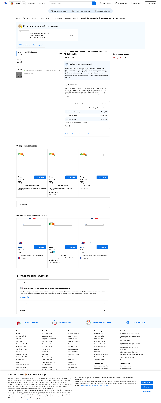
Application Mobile (73, 333)
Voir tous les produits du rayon (30, 45)
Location (70, 357)
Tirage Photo (72, 364)
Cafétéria (97, 351)
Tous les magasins (99, 359)
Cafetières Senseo (21, 367)
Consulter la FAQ (139, 323)
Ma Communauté (73, 370)
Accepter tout (147, 382)
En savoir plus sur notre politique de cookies (23, 400)
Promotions (19, 333)
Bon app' (96, 349)
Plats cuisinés (57, 18)
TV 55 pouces (46, 354)
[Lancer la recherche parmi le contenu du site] (94, 3)
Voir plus (67, 96)
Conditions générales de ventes (129, 333)
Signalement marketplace (127, 357)
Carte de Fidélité (73, 336)
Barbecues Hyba (47, 341)
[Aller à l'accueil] (5, 3)
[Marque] (105, 310)
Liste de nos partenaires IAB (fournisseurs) (95, 385)
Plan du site (123, 360)
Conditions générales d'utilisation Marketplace (130, 337)
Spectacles (71, 359)
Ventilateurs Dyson (21, 349)
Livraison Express (73, 346)
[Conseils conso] (105, 283)
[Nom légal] (105, 204)
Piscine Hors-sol (47, 351)
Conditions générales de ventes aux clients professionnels (130, 344)
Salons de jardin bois (48, 344)
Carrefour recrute (73, 367)
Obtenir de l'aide (65, 323)
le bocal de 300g (69, 57)
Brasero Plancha (47, 333)
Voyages (70, 362)
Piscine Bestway (47, 357)
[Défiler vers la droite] (60, 71)
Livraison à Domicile (74, 341)
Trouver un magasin (31, 323)
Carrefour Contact (99, 344)
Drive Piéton (72, 344)
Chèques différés (21, 336)
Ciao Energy (19, 341)
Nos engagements (125, 366)
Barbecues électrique (22, 364)
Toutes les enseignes (100, 357)
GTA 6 (18, 362)
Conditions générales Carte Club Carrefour (129, 348)
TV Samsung (19, 351)
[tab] (19, 53)
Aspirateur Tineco (21, 354)
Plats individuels (70, 18)
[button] (24, 3)
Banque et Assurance (74, 354)
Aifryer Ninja (46, 349)
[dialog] (80, 387)
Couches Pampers (47, 346)
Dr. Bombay (19, 338)
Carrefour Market (99, 336)
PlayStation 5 (20, 359)
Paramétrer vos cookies (101, 368)
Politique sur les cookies (101, 366)
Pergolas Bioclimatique (49, 338)
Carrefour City (98, 338)
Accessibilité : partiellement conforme (131, 354)
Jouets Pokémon (47, 359)
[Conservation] (105, 304)
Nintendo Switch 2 (21, 357)
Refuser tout (147, 387)
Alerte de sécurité (125, 368)
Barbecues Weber (47, 336)
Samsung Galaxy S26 (22, 370)
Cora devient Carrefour (101, 354)
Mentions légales (125, 340)
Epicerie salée (44, 18)
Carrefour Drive (72, 338)
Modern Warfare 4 (21, 344)
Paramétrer (147, 391)
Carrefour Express (99, 341)
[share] (60, 52)
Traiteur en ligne (73, 349)
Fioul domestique (73, 351)
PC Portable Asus (21, 346)
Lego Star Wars (46, 364)
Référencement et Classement (129, 352)
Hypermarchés (98, 333)
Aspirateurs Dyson (47, 367)
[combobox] (72, 3)
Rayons (34, 18)
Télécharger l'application (102, 323)
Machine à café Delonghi (49, 370)
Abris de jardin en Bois (48, 362)
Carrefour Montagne (100, 346)
